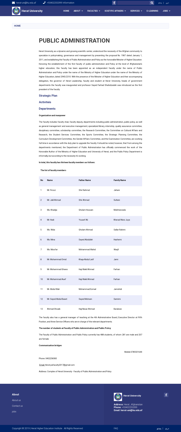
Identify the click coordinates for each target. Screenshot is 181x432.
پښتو (160, 3)
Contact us (17, 406)
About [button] (77, 11)
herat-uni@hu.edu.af (26, 2)
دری (167, 3)
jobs (14, 411)
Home (66, 11)
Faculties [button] (92, 11)
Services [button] (135, 11)
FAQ (116, 428)
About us (16, 400)
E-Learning (152, 11)
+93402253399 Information (60, 2)
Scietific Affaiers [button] (114, 11)
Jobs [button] (165, 11)
